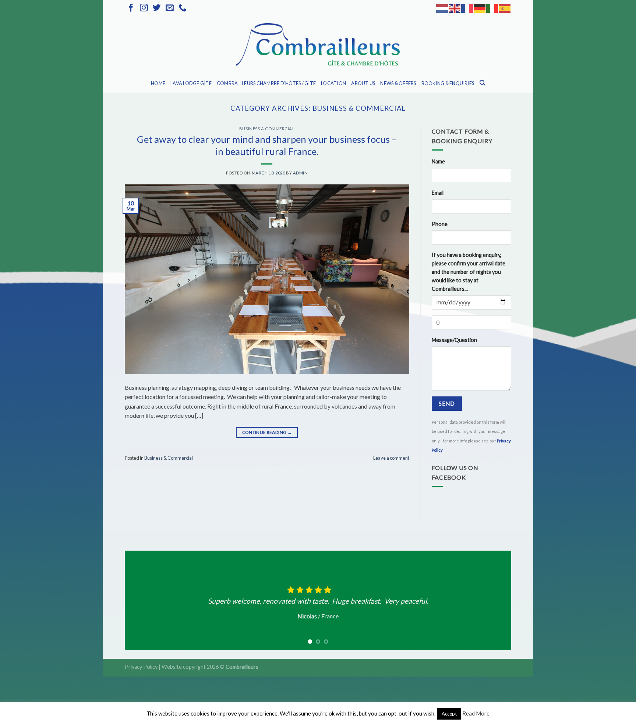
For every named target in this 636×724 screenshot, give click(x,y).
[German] (480, 8)
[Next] (494, 600)
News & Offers (398, 83)
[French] (467, 8)
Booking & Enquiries (447, 83)
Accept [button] (449, 714)
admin (300, 172)
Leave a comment (391, 458)
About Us (363, 83)
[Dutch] (442, 8)
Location (333, 83)
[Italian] (492, 8)
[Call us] (183, 8)
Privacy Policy (141, 667)
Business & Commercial (267, 128)
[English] (455, 8)
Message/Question (454, 340)
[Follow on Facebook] (131, 8)
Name (438, 161)
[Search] (482, 83)
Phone (440, 224)
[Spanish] (505, 8)
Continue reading (267, 432)
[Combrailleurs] (318, 45)
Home (158, 83)
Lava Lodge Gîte (191, 83)
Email (438, 193)
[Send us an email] (170, 8)
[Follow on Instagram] (144, 8)
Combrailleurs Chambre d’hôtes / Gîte (266, 83)
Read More (476, 713)
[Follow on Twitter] (157, 8)
